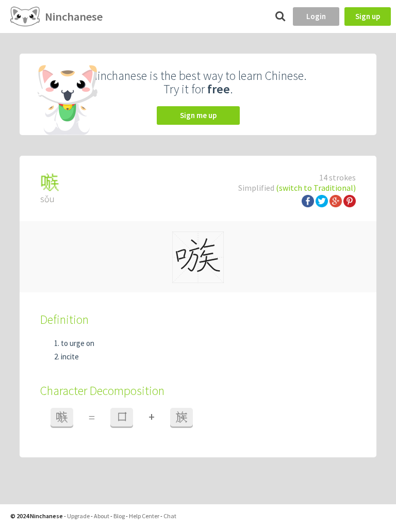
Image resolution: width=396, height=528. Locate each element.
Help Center (144, 516)
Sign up (367, 16)
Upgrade (78, 516)
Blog (119, 516)
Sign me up (198, 115)
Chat (169, 516)
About (101, 516)
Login (316, 16)
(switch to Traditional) (316, 188)
